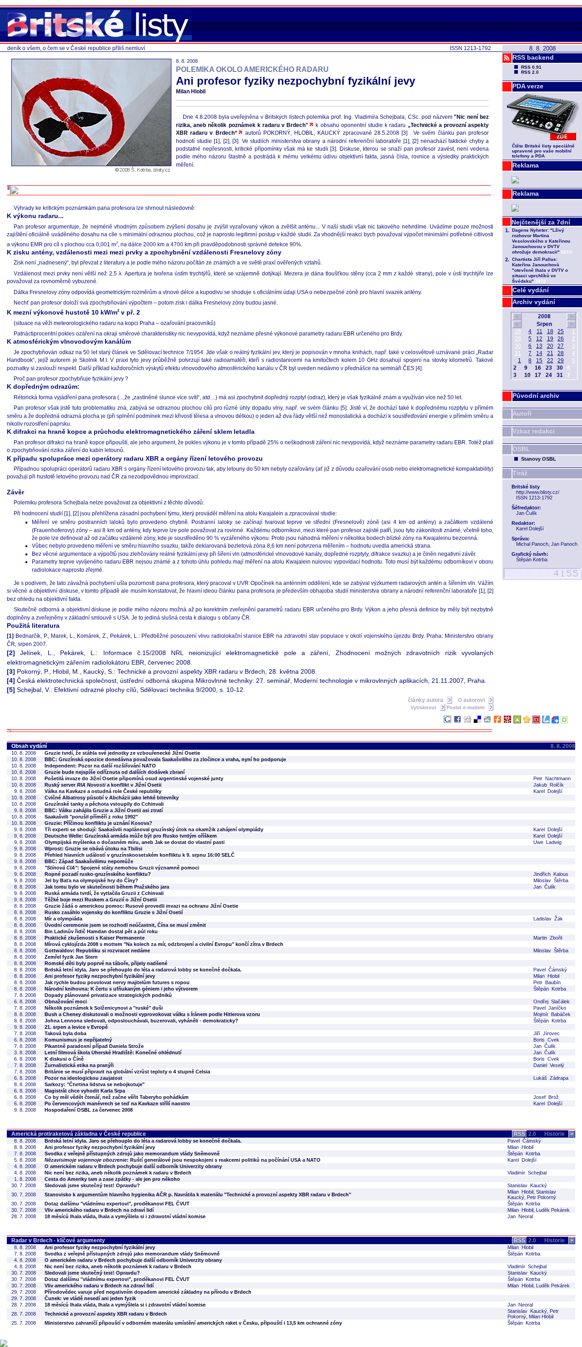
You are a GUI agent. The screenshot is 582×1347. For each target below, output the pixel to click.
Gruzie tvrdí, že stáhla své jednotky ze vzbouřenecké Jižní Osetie (122, 753)
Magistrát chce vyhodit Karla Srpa (85, 1090)
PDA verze (527, 86)
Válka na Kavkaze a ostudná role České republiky (103, 791)
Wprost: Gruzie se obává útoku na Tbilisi (93, 848)
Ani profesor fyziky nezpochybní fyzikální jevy (100, 976)
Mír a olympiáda (63, 918)
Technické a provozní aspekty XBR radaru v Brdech (106, 1314)
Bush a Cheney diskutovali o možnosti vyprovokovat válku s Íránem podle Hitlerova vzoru (152, 1014)
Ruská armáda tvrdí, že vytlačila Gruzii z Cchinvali (104, 893)
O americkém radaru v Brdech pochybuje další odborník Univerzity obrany (133, 1166)
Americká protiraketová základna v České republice (78, 1134)
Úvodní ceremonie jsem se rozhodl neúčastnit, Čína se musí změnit (125, 925)
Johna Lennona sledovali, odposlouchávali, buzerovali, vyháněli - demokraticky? (141, 1020)
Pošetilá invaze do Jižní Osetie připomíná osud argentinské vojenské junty (134, 778)
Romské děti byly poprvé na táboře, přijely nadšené (106, 963)
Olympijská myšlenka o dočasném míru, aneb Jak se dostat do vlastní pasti (135, 842)
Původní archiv (535, 395)
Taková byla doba (65, 1033)
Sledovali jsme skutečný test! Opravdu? (92, 1185)
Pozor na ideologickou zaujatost (83, 1078)
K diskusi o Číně (64, 1059)
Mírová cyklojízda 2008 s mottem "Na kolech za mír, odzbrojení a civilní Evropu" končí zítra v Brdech (164, 944)
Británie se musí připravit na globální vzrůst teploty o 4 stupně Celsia (127, 1071)
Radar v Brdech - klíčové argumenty (58, 1240)
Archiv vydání (533, 301)
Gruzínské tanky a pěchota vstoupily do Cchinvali (104, 804)
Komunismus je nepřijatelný (78, 1039)
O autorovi (472, 700)
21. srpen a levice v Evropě (76, 1027)
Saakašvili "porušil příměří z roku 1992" (91, 816)
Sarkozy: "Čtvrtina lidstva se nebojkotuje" (95, 1084)
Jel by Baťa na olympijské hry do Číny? (91, 880)
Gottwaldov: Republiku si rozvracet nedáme (97, 950)
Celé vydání (530, 290)
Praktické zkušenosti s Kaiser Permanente (95, 937)
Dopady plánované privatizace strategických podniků (108, 995)
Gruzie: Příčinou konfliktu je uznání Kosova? (98, 823)
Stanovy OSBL (538, 459)
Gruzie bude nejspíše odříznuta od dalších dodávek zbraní (115, 772)
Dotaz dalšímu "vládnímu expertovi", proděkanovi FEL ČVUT (117, 1203)
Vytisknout (424, 707)
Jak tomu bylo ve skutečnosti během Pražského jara (107, 887)
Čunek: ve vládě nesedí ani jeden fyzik (90, 1298)
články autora (426, 700)
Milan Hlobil (191, 91)
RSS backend (533, 57)
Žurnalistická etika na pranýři (79, 1065)
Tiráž (519, 473)
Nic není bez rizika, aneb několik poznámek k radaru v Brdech (118, 1172)
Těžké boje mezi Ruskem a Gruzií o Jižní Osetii (101, 899)
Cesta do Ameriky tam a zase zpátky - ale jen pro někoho (112, 1179)
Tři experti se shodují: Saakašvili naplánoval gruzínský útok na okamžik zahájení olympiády (154, 829)
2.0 (525, 1134)
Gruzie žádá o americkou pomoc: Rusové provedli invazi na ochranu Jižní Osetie (141, 906)
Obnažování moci (66, 1001)
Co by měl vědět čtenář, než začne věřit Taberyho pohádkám (117, 1097)
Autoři (522, 413)
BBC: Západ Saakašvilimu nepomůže (89, 861)
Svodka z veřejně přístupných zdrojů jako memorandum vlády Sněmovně (132, 1153)
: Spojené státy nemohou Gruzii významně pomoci (122, 867)
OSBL (521, 448)
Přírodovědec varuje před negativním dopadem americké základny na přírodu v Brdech (148, 1292)
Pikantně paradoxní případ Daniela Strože (94, 1046)
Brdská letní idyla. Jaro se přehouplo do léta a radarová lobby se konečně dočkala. (143, 969)
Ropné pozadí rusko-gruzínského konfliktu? (98, 874)
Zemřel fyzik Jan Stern (71, 957)
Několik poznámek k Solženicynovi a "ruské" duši (104, 1008)
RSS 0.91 (531, 67)
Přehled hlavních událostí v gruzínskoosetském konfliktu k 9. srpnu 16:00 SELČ (140, 855)
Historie (558, 1134)
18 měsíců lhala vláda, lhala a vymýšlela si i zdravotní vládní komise (125, 1216)
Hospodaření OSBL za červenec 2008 (89, 1110)
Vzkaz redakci (533, 431)
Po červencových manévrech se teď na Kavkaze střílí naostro (117, 1103)
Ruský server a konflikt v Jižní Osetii (103, 785)
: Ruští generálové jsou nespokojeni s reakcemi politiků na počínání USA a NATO (183, 1160)
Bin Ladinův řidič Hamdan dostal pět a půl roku (101, 931)
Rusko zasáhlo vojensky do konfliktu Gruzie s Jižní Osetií (114, 912)
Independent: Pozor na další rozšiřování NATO (100, 765)
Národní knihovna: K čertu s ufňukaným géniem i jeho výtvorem (121, 988)
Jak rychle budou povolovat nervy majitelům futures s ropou (117, 982)
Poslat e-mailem (466, 707)
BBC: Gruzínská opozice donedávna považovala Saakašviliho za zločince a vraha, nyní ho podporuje (165, 759)
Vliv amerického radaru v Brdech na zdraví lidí (99, 1210)
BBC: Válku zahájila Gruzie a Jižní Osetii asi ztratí (104, 810)
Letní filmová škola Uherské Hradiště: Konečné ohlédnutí (113, 1052)
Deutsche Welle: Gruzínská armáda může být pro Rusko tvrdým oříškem (131, 836)
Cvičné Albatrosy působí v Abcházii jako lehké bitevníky (112, 797)
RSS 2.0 (530, 72)
